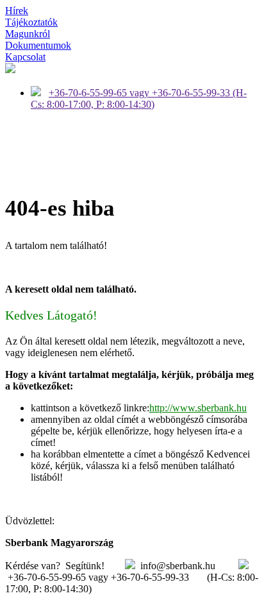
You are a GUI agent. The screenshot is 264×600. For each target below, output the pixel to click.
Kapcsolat (25, 56)
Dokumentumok (38, 45)
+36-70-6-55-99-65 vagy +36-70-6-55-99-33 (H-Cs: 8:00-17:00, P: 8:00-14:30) (139, 98)
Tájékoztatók (31, 22)
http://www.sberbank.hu (198, 407)
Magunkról (27, 33)
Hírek (16, 10)
